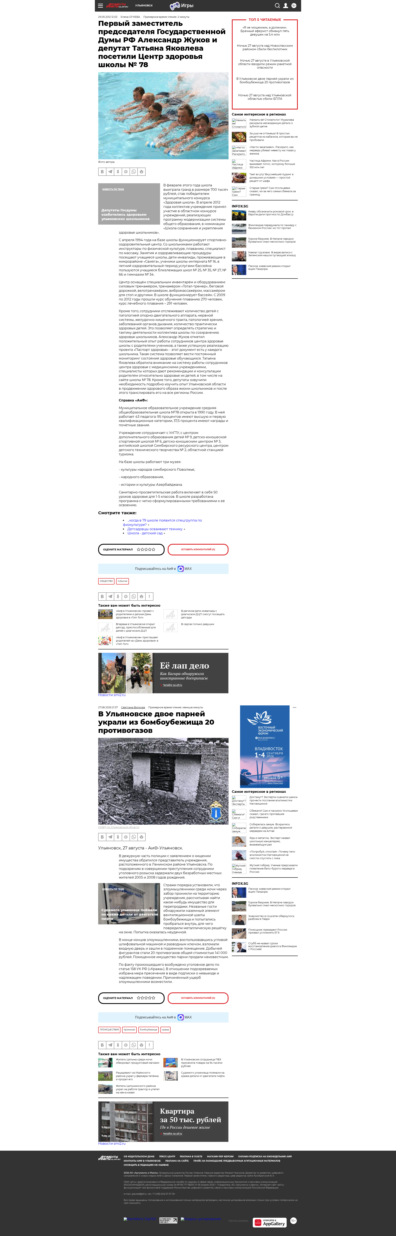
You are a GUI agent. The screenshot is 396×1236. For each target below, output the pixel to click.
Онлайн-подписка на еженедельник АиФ (265, 1156)
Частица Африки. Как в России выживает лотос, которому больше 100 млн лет (272, 164)
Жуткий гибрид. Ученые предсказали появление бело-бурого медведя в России (274, 868)
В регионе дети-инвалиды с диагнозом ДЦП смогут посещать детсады (203, 614)
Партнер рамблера (238, 1220)
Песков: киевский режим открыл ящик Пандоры (269, 267)
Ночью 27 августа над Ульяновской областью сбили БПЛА (264, 97)
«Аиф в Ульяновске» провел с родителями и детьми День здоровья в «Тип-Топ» (135, 614)
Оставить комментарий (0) (198, 549)
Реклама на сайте (177, 1161)
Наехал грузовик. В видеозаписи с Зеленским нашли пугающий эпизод (272, 254)
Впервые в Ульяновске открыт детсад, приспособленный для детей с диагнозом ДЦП (136, 627)
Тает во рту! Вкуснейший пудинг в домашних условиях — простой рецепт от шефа (271, 177)
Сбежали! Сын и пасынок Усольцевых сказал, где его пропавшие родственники (274, 814)
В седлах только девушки (197, 624)
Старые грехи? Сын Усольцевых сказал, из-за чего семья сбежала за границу (273, 191)
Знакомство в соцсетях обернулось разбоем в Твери (271, 917)
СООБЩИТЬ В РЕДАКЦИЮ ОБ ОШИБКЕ (146, 1165)
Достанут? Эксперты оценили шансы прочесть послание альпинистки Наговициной (273, 800)
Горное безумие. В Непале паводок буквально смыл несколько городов (272, 240)
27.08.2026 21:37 (108, 707)
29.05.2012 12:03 (107, 16)
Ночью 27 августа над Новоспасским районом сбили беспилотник (265, 47)
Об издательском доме (139, 1156)
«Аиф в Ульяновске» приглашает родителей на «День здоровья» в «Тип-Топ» (137, 640)
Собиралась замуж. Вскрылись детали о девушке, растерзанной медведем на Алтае (271, 827)
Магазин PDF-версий (220, 1156)
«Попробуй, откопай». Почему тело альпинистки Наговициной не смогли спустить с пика (272, 855)
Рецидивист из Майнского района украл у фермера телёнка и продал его (137, 1076)
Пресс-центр (167, 1156)
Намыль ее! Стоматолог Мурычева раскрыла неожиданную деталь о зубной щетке (272, 123)
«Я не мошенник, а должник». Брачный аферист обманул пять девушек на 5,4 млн (264, 31)
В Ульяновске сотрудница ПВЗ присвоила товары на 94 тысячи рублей (201, 1063)
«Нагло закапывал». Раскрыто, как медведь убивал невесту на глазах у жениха (273, 150)
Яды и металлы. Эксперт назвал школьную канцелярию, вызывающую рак (270, 841)
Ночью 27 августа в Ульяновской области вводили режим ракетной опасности (265, 64)
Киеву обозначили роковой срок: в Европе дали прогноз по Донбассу (270, 213)
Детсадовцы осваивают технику (155, 529)
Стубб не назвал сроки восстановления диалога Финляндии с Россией (272, 946)
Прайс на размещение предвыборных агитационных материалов (236, 1161)
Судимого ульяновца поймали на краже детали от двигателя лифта (203, 1074)
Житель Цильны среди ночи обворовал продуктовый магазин (137, 1061)
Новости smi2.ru (112, 695)
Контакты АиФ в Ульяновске (142, 1161)
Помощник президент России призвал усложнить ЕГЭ (267, 931)
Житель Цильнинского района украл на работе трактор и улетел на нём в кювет (138, 1089)
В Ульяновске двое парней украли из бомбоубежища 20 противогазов (264, 80)
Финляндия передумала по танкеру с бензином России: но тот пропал (272, 227)
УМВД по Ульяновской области (118, 827)
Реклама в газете (191, 1156)
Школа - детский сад (145, 533)
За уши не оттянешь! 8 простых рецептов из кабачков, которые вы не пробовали (274, 137)
